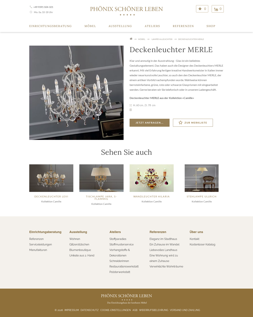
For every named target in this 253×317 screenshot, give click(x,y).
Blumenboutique (80, 250)
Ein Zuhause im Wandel (164, 244)
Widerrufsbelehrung (153, 310)
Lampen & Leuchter (162, 39)
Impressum (72, 310)
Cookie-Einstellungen (115, 310)
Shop (211, 26)
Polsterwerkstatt (119, 272)
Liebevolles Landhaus (163, 250)
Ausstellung (120, 26)
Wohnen (74, 239)
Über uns (196, 232)
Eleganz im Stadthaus (163, 239)
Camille (188, 97)
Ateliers (152, 26)
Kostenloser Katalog (202, 244)
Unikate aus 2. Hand (81, 255)
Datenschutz (90, 310)
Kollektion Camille (51, 201)
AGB (135, 310)
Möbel (90, 26)
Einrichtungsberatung (50, 26)
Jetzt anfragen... (150, 122)
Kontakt (194, 239)
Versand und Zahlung (185, 310)
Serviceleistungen (40, 244)
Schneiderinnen (119, 261)
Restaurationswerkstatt (124, 266)
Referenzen (183, 26)
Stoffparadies (117, 239)
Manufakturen (38, 250)
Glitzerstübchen (79, 244)
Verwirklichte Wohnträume (166, 266)
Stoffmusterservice (121, 244)
